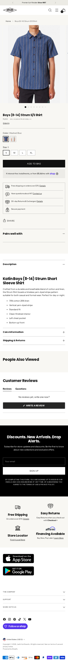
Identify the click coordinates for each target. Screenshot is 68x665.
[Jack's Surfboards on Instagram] (10, 620)
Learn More (59, 538)
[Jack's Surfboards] (10, 10)
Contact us (37, 193)
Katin (5, 119)
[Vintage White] (13, 139)
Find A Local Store (17, 540)
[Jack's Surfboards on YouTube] (30, 620)
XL (31, 152)
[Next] (55, 2)
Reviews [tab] (7, 389)
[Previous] (12, 2)
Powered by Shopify (10, 649)
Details (43, 186)
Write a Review (40, 406)
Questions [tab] (20, 389)
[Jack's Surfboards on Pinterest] (15, 620)
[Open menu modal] (56, 10)
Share (11, 220)
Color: (12, 133)
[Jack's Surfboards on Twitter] (25, 620)
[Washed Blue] (6, 139)
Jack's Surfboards (23, 644)
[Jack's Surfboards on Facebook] (5, 620)
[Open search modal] (50, 10)
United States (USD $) (15, 639)
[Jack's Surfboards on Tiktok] (20, 620)
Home (8, 21)
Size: (6, 147)
